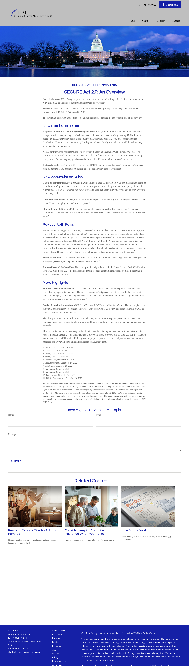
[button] (131, 20)
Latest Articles (59, 661)
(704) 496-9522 (148, 4)
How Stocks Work (134, 530)
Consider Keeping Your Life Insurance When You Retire (84, 532)
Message (12, 434)
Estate (55, 641)
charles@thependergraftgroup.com (24, 651)
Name (11, 414)
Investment (57, 638)
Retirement (57, 634)
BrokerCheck (149, 633)
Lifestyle (56, 657)
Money (55, 653)
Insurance (56, 645)
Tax (54, 649)
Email (98, 414)
